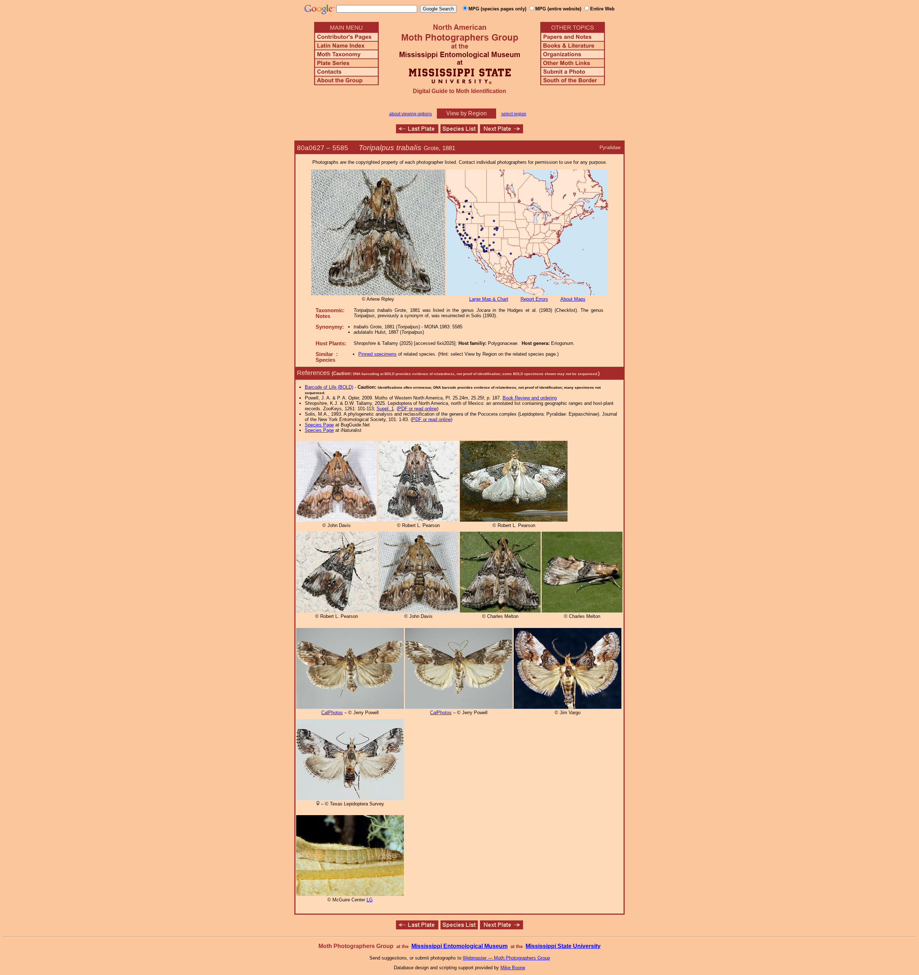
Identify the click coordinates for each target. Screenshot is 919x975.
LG (370, 899)
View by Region (466, 113)
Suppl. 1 (385, 408)
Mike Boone (512, 967)
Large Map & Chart (488, 299)
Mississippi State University (563, 946)
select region (513, 113)
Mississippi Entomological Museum (459, 946)
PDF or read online (417, 408)
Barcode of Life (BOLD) (329, 387)
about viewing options (410, 113)
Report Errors (534, 299)
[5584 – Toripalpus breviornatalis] (417, 131)
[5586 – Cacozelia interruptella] (501, 131)
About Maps (573, 299)
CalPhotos (332, 712)
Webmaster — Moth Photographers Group (506, 958)
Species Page (319, 425)
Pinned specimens (377, 354)
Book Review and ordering (530, 398)
